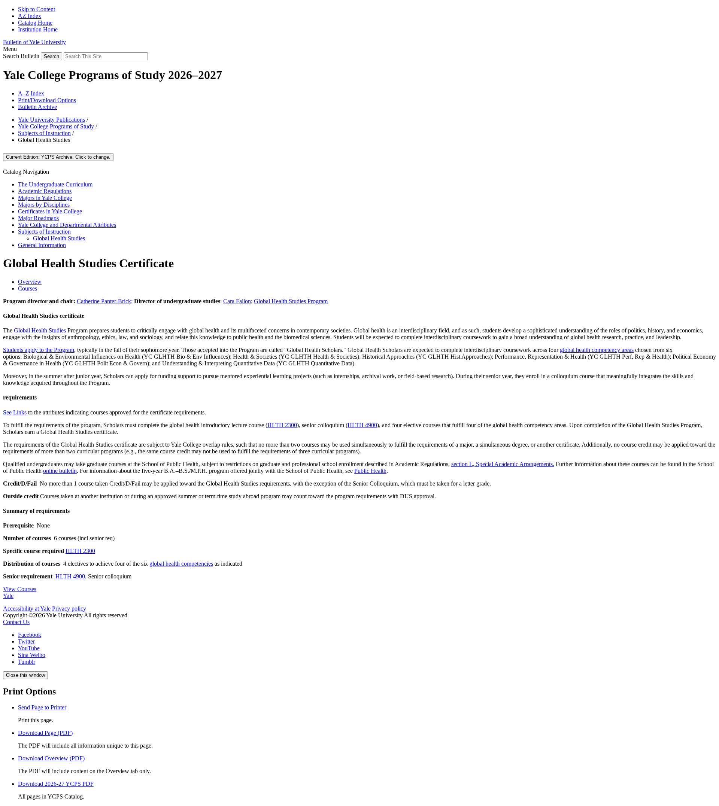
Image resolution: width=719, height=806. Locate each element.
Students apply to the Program (38, 350)
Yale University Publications (51, 119)
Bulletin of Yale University (34, 42)
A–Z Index (31, 93)
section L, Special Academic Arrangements (502, 464)
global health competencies (181, 563)
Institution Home (38, 29)
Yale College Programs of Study (56, 126)
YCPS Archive (58, 157)
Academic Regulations (45, 191)
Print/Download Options (47, 100)
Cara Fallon (237, 301)
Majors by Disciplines (44, 204)
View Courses (19, 589)
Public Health (370, 471)
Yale (8, 596)
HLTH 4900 (362, 425)
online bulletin (60, 471)
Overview (30, 282)
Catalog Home (35, 22)
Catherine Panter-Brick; (105, 301)
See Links (15, 412)
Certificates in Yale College (50, 211)
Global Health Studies (59, 238)
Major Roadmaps (38, 218)
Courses (27, 288)
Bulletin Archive (37, 107)
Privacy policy (69, 608)
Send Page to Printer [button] (42, 707)
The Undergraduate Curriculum (55, 184)
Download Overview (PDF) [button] (51, 758)
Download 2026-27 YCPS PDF (56, 784)
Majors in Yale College (45, 198)
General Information (42, 245)
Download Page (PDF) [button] (45, 733)
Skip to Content (36, 9)
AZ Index (29, 16)
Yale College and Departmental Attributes (67, 225)
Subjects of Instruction (44, 133)
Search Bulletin (21, 56)
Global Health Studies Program (291, 301)
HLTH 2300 (282, 425)
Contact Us (16, 622)
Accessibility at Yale (27, 608)
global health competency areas (597, 350)
